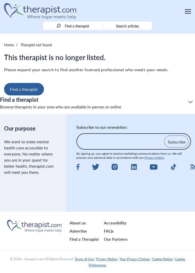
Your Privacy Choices (135, 259)
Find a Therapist (84, 239)
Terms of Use (84, 259)
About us (78, 223)
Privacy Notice (154, 157)
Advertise (78, 231)
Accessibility (115, 223)
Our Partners (115, 239)
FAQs (109, 231)
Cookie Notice (162, 259)
